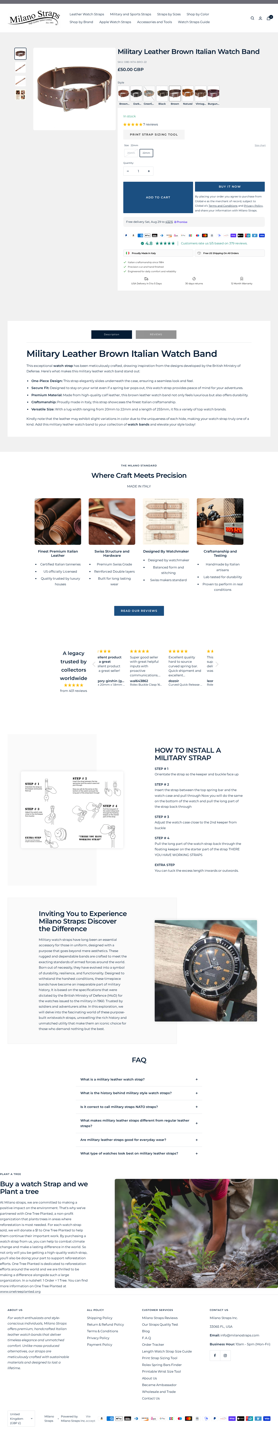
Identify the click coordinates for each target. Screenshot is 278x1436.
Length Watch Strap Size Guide (167, 1351)
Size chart (260, 145)
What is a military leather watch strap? (112, 1079)
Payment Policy (99, 1344)
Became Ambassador (159, 1385)
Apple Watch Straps (115, 22)
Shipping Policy (99, 1318)
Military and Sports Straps (130, 14)
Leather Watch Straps (87, 14)
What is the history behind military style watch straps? (126, 1093)
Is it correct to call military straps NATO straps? (119, 1107)
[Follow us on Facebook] (215, 1355)
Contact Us (151, 1398)
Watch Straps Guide (194, 22)
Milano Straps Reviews (160, 1318)
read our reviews (139, 611)
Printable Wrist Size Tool (161, 1371)
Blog (146, 1331)
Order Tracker (153, 1344)
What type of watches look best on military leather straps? (129, 1153)
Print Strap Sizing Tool (154, 134)
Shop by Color (198, 14)
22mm (146, 152)
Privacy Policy (98, 1338)
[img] (73, 685)
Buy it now (230, 186)
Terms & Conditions (102, 1331)
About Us (149, 1378)
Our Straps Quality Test (160, 1324)
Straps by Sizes (169, 14)
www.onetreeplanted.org (20, 1291)
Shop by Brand (81, 22)
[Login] (260, 18)
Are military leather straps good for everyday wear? (123, 1140)
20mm (131, 152)
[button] (95, 664)
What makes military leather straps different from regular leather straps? (134, 1123)
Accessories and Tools (154, 22)
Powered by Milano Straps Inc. (73, 1419)
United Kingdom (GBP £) (16, 1418)
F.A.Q (146, 1338)
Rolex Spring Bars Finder (162, 1365)
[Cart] (268, 18)
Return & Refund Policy (105, 1324)
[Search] (252, 18)
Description (111, 334)
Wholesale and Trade (159, 1392)
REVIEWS (156, 334)
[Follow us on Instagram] (225, 1355)
